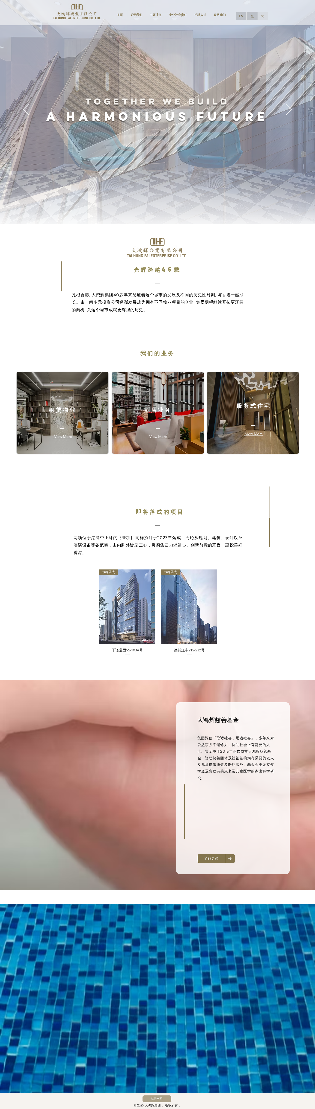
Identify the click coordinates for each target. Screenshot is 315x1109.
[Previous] (26, 110)
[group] (158, 614)
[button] (157, 1098)
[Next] (289, 110)
